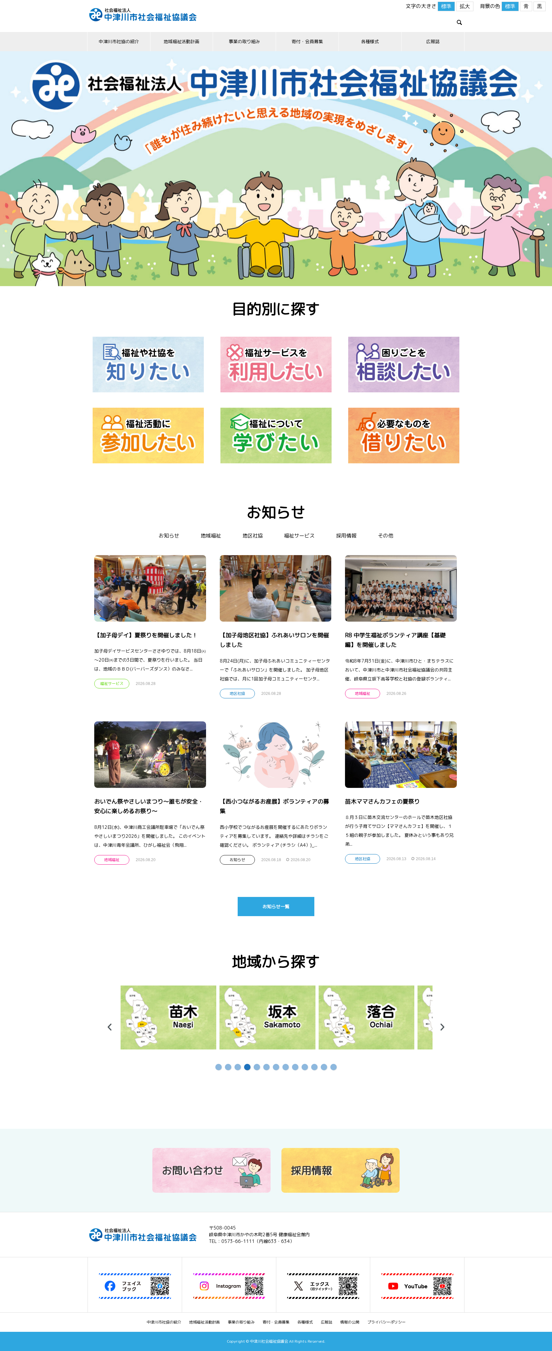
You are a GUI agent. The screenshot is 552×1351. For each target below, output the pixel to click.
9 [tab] (295, 1067)
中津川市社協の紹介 (119, 41)
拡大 (465, 6)
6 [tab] (266, 1067)
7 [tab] (276, 1067)
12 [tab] (324, 1067)
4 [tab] (247, 1067)
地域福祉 (211, 535)
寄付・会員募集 (307, 41)
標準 (446, 6)
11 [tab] (314, 1067)
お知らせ (169, 535)
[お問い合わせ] (211, 1190)
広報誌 (433, 41)
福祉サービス (299, 535)
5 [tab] (257, 1067)
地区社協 (252, 535)
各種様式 (370, 41)
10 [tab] (305, 1067)
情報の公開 (349, 1322)
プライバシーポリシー (386, 1322)
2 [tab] (228, 1067)
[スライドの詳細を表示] (167, 1017)
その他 (385, 535)
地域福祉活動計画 (181, 41)
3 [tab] (237, 1067)
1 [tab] (218, 1067)
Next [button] (442, 1027)
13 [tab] (333, 1067)
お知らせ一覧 (276, 906)
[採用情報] (340, 1190)
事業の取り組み (244, 41)
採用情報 (346, 535)
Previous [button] (109, 1027)
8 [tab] (285, 1067)
